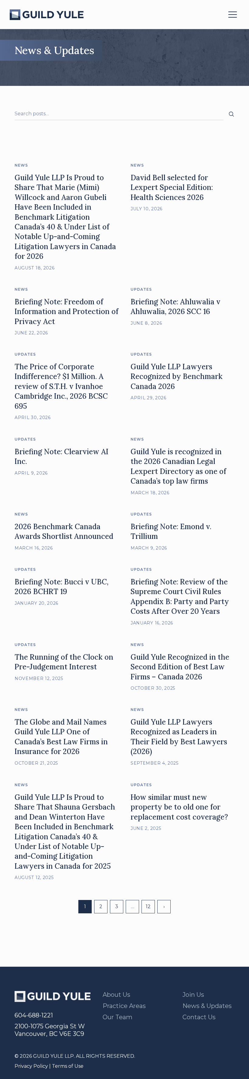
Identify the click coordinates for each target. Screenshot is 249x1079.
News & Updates (207, 1006)
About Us (116, 994)
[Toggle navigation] (232, 14)
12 (148, 906)
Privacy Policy (31, 1066)
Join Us (193, 994)
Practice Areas (124, 1006)
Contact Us (199, 1017)
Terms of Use (68, 1066)
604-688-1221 (34, 1015)
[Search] (231, 113)
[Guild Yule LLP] (47, 14)
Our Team (117, 1017)
